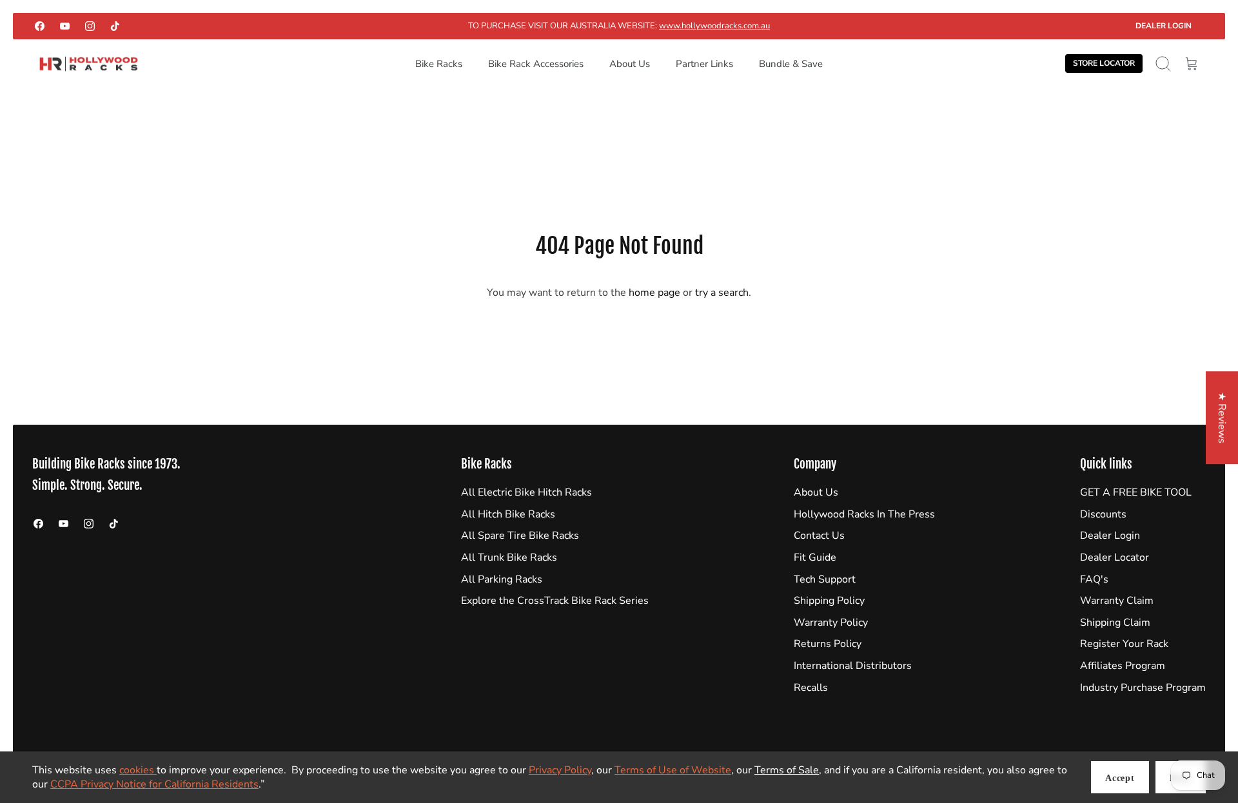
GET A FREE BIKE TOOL (1136, 492)
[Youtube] (64, 26)
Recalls (811, 688)
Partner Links (704, 63)
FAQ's (1094, 579)
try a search (722, 292)
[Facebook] (39, 26)
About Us (629, 63)
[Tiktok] (115, 26)
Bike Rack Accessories (536, 63)
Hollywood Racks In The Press (864, 514)
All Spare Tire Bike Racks (520, 535)
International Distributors (853, 666)
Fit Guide (815, 557)
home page (654, 292)
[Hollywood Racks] (88, 64)
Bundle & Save (791, 63)
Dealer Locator (1114, 557)
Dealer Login (1163, 26)
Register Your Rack (1124, 644)
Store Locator (1104, 63)
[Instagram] (90, 26)
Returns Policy (827, 644)
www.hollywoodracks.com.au (714, 26)
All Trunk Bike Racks (509, 557)
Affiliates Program (1122, 666)
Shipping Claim (1115, 622)
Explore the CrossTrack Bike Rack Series (555, 601)
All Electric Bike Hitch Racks (526, 492)
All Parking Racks (501, 579)
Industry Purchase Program (1143, 688)
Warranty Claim (1117, 601)
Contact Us (819, 535)
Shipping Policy (829, 601)
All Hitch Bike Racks (508, 514)
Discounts (1103, 514)
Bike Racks (438, 63)
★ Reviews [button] (1222, 417)
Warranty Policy (831, 622)
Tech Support (825, 579)
